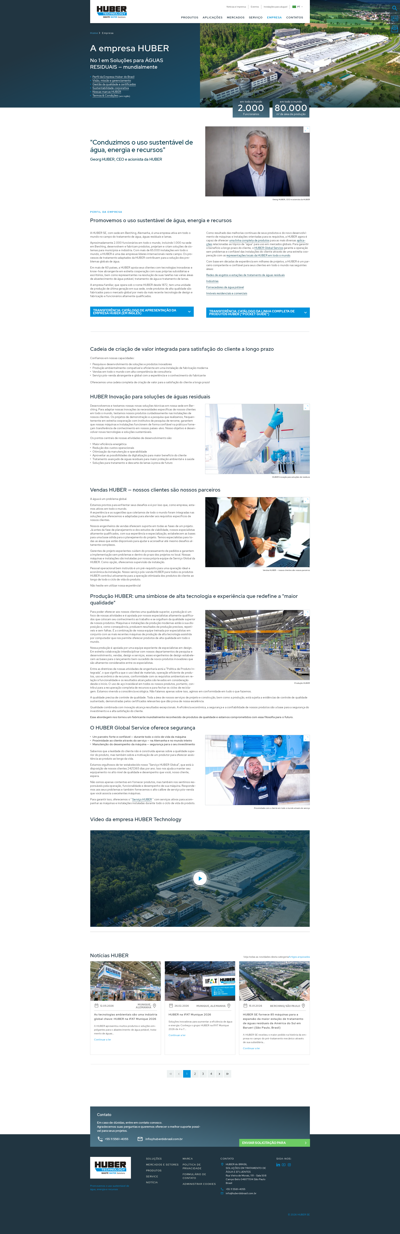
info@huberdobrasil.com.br (164, 1139)
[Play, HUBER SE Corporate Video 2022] (200, 878)
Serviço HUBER (142, 799)
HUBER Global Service (268, 248)
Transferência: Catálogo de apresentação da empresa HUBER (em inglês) (134, 311)
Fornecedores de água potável (225, 287)
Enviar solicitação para (264, 1143)
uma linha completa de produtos (249, 240)
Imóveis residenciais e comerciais (226, 293)
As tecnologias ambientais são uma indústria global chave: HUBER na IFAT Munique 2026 (125, 1017)
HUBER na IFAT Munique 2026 (190, 1014)
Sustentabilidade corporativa (110, 88)
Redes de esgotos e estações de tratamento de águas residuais (245, 275)
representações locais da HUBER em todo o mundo (258, 255)
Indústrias (212, 281)
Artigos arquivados (299, 956)
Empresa (108, 33)
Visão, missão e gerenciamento (111, 80)
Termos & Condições (105, 95)
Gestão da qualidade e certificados (114, 84)
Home (94, 33)
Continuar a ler (102, 1039)
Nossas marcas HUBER (106, 92)
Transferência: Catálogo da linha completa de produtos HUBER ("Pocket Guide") (252, 312)
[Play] (200, 878)
